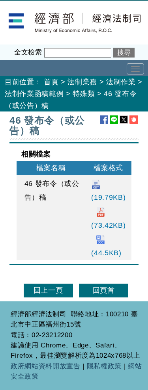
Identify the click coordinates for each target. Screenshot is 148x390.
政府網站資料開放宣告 (46, 366)
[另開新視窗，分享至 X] (124, 119)
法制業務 (82, 82)
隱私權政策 (104, 366)
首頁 (51, 82)
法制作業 (121, 82)
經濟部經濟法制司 (29, 6)
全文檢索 (28, 52)
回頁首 (104, 290)
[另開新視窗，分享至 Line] (114, 119)
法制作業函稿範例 (34, 94)
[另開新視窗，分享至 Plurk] (134, 119)
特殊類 (84, 94)
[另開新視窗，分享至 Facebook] (104, 119)
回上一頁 (48, 290)
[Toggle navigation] (135, 68)
